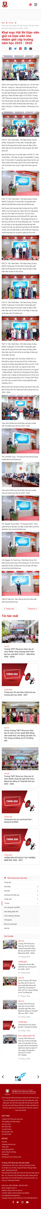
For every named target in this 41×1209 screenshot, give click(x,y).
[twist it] (15, 48)
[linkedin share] (25, 48)
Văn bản (7, 891)
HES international (30, 4)
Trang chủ (7, 882)
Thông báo (8, 920)
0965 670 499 (23, 1185)
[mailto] (30, 48)
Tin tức (6, 903)
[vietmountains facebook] (13, 1202)
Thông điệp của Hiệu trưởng (11, 1121)
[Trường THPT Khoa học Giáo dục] (5, 4)
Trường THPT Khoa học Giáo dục (12, 1119)
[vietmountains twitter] (17, 1202)
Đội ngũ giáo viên (7, 1132)
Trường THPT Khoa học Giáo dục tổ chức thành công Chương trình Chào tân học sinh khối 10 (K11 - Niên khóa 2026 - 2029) (27, 948)
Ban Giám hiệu (6, 1127)
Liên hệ (6, 928)
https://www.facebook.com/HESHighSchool (22, 1198)
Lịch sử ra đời (6, 1124)
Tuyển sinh (8, 899)
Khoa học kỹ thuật (10, 924)
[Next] (37, 1076)
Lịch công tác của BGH (12, 907)
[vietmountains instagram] (22, 1202)
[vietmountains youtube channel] (27, 1202)
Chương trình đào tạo (8, 1144)
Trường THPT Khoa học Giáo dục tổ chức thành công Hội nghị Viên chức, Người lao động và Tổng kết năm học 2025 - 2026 (27, 1008)
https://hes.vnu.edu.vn (15, 1190)
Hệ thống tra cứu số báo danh (11, 1157)
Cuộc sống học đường (12, 916)
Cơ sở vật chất (6, 1134)
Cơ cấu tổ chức (6, 1129)
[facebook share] (10, 48)
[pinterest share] (20, 48)
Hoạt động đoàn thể (11, 911)
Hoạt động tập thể (8, 1149)
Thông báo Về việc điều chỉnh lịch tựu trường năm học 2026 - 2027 (27, 967)
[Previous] (3, 1076)
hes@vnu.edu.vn (11, 1188)
